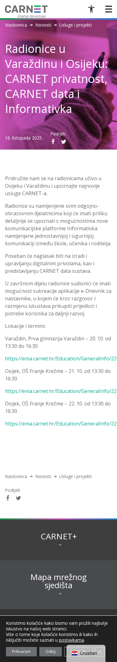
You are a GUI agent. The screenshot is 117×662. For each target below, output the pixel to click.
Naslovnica (16, 25)
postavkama (71, 640)
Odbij (51, 651)
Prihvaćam (21, 651)
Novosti (43, 25)
